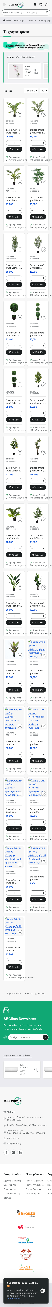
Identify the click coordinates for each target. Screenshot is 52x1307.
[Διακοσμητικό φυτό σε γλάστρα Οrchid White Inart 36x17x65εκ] (16, 71)
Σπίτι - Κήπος (20, 20)
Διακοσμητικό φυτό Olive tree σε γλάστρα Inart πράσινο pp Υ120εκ (37, 537)
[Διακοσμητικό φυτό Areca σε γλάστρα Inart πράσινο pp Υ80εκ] (14, 176)
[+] (19, 142)
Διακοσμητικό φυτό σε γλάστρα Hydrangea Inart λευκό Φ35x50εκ (13, 810)
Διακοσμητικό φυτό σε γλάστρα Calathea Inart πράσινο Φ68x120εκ (13, 672)
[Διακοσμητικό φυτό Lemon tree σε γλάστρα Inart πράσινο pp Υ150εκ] (37, 379)
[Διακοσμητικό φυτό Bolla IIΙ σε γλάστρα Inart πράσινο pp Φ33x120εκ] (37, 311)
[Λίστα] (11, 90)
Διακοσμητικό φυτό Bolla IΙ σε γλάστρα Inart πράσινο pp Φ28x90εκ (13, 401)
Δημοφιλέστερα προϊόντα (21, 56)
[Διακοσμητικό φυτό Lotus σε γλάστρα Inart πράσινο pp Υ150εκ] (37, 446)
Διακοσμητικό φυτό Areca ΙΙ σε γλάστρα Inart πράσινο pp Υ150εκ (38, 131)
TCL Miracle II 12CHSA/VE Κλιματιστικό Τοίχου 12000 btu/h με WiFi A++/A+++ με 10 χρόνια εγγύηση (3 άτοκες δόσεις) (25, 1066)
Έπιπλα (32, 20)
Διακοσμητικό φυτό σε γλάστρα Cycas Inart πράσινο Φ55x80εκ (37, 672)
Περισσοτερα (14, 1298)
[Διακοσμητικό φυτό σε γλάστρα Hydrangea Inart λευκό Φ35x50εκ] (14, 787)
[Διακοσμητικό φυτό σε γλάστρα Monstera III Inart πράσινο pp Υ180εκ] (14, 857)
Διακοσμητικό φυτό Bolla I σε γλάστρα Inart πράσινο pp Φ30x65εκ (13, 334)
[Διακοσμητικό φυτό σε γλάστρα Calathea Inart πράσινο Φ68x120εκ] (14, 649)
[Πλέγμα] (5, 90)
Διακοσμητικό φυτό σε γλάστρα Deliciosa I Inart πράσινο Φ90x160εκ (13, 743)
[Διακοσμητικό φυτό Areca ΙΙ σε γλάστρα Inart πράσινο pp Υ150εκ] (37, 108)
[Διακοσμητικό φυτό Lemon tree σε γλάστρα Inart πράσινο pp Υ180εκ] (14, 446)
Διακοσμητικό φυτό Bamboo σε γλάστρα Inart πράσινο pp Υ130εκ (37, 199)
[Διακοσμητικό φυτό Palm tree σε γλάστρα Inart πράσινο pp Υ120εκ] (14, 581)
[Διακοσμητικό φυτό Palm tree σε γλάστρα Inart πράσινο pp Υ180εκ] (37, 581)
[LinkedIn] (20, 1152)
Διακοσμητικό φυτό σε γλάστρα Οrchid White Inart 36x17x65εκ (27, 67)
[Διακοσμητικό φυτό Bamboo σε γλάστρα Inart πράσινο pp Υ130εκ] (37, 176)
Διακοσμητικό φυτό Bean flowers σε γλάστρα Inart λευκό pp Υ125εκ (37, 266)
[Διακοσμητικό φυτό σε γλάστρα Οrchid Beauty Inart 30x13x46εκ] (37, 855)
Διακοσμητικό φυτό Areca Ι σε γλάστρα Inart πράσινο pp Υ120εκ (14, 131)
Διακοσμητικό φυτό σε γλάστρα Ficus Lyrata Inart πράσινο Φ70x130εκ (38, 743)
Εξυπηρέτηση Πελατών (35, 1174)
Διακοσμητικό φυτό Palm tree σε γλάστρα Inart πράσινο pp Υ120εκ (13, 604)
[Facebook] (6, 1152)
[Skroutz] (26, 1213)
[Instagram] (13, 1152)
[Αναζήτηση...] (47, 12)
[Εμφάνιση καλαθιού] (47, 4)
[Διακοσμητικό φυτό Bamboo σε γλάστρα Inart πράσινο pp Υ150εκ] (14, 243)
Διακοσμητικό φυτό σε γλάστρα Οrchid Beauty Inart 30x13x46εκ (38, 878)
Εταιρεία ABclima (12, 1174)
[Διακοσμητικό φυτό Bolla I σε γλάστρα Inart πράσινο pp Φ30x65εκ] (14, 311)
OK (42, 1290)
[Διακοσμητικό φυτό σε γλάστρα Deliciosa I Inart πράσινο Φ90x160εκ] (14, 718)
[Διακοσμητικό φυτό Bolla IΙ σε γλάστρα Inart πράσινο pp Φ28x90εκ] (14, 379)
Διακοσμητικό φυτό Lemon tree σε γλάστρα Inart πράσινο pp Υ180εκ (14, 469)
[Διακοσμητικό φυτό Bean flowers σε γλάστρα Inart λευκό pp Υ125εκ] (37, 243)
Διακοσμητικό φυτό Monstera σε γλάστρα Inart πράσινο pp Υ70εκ (13, 537)
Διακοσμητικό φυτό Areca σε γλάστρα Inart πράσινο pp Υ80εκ (13, 199)
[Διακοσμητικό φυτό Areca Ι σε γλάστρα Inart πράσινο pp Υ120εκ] (14, 108)
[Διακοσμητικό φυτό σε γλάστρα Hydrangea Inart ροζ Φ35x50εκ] (37, 787)
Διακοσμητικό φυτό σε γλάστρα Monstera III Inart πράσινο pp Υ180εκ (14, 881)
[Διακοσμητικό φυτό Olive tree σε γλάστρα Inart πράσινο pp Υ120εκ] (37, 514)
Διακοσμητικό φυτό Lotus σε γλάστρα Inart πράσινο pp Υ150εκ (37, 469)
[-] (8, 142)
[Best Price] (26, 1227)
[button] (26, 75)
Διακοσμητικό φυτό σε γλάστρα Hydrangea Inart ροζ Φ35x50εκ (37, 810)
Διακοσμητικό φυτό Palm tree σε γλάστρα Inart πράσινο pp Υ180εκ (37, 604)
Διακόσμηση (44, 20)
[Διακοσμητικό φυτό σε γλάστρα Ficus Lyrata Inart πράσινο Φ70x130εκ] (37, 718)
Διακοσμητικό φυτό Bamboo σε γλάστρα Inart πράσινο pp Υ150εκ (13, 266)
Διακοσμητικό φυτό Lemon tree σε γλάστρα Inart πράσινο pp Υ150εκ (38, 401)
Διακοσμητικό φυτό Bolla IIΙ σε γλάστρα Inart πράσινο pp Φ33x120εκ (38, 334)
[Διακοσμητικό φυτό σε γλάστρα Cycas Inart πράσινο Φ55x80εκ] (37, 649)
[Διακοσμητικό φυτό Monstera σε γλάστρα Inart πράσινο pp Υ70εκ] (14, 514)
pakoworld (10, 121)
